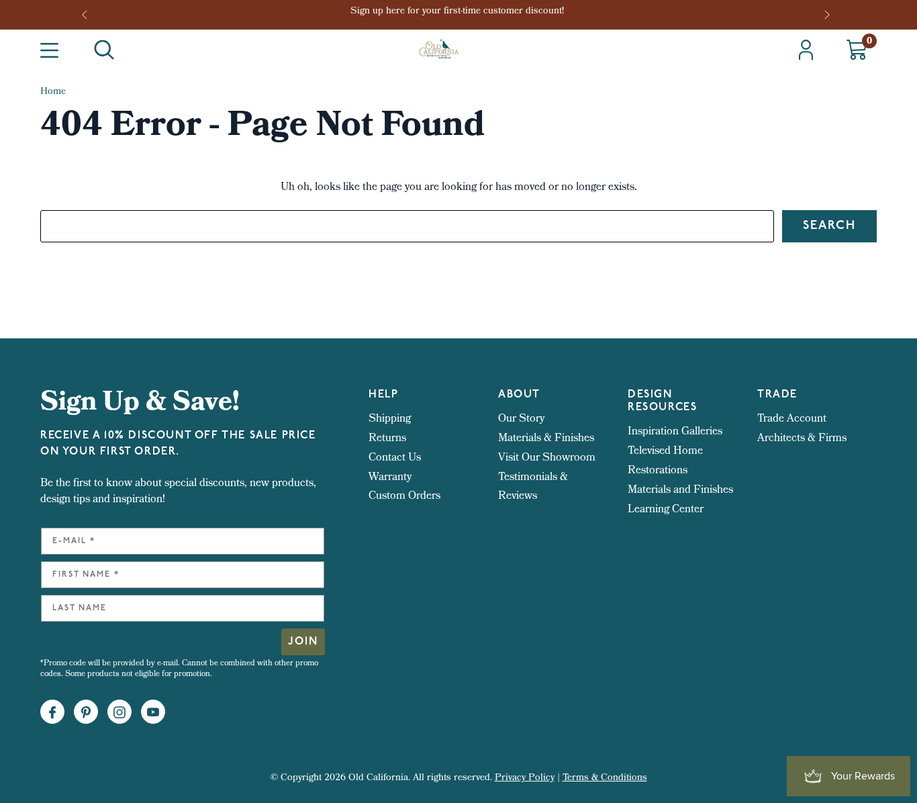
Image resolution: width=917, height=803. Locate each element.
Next (828, 14)
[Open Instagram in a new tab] (119, 712)
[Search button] (104, 50)
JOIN (303, 641)
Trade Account (791, 419)
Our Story (521, 419)
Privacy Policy (524, 778)
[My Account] (806, 50)
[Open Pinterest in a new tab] (86, 712)
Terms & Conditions (605, 778)
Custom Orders (404, 496)
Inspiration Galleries (675, 432)
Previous (88, 14)
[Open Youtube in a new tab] (153, 712)
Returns (387, 439)
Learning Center (666, 510)
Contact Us (395, 458)
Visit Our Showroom (546, 458)
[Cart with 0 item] (857, 50)
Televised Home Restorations (665, 461)
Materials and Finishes (680, 490)
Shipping (390, 419)
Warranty (390, 478)
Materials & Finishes (546, 439)
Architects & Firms (802, 439)
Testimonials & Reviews (533, 487)
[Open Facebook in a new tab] (52, 712)
